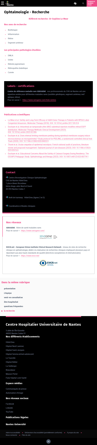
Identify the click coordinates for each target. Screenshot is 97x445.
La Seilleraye (11, 366)
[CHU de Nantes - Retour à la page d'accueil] (9, 3)
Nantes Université (16, 424)
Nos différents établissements (23, 336)
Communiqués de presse (16, 389)
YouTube (9, 411)
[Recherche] (83, 3)
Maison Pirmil (11, 374)
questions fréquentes (13, 306)
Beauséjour (10, 370)
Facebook (10, 404)
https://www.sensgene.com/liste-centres (39, 100)
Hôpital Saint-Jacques (15, 350)
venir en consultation (13, 297)
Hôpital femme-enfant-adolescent (20, 354)
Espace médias (14, 383)
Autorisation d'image (14, 393)
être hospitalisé (11, 302)
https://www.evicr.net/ (30, 255)
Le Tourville (10, 358)
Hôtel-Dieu (10, 342)
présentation (9, 288)
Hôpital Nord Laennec (15, 346)
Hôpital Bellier (11, 362)
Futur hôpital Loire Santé (16, 378)
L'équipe (8, 293)
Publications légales (17, 417)
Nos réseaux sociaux (17, 398)
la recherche (9, 311)
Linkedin (9, 408)
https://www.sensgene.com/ (33, 230)
